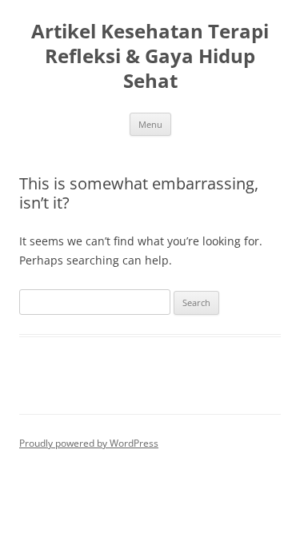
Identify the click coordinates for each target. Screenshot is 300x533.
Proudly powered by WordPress (88, 443)
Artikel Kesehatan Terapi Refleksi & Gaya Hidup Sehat (150, 56)
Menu (150, 124)
